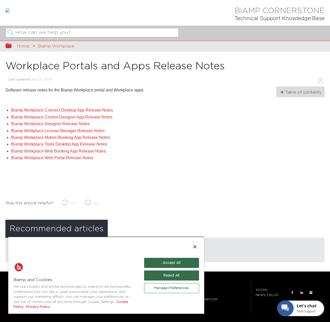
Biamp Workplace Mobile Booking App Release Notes (60, 137)
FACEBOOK (292, 292)
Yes (73, 203)
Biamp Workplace (56, 46)
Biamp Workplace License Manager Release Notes (58, 131)
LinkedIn (301, 292)
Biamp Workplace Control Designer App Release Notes (61, 117)
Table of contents (303, 92)
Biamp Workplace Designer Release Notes (50, 124)
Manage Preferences (171, 288)
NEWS (261, 294)
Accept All (171, 263)
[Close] (195, 246)
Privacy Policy (37, 307)
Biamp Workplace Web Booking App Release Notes (58, 151)
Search (10, 33)
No (96, 203)
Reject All (171, 275)
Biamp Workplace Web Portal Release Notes (52, 158)
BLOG (273, 294)
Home (23, 46)
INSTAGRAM (310, 292)
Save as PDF (320, 81)
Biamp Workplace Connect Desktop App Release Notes (62, 110)
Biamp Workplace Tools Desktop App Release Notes (59, 144)
